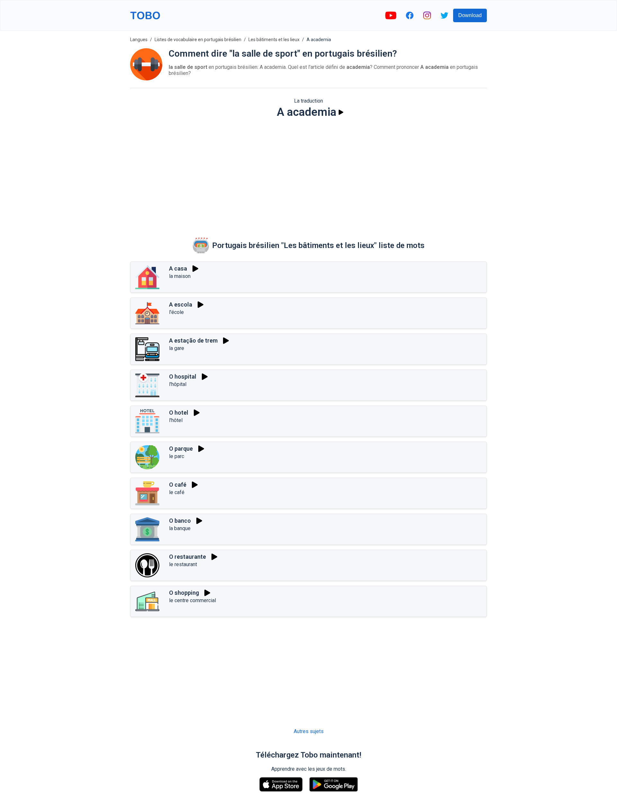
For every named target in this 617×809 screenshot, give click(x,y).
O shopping (184, 592)
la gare (176, 348)
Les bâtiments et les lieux (274, 39)
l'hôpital (177, 384)
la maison (180, 276)
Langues (139, 39)
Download (470, 15)
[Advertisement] (308, 173)
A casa (178, 268)
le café (176, 492)
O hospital (182, 376)
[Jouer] (340, 112)
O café (177, 484)
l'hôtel (176, 420)
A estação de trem (193, 340)
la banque (180, 528)
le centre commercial (192, 600)
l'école (176, 312)
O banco (180, 520)
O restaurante (187, 556)
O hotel (178, 412)
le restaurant (183, 564)
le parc (176, 456)
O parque (181, 448)
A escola (180, 304)
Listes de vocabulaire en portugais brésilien (198, 39)
